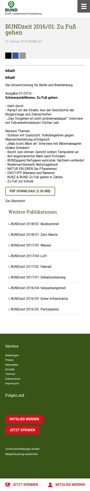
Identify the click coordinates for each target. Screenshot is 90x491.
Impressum (12, 383)
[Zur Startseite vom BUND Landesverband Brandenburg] (11, 6)
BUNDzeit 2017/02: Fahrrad (31, 267)
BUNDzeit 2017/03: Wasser (31, 245)
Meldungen (12, 355)
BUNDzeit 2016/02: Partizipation (35, 309)
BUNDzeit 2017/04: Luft (29, 256)
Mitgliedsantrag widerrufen (21, 454)
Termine (10, 374)
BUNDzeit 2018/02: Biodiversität (35, 224)
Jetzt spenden (25, 485)
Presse (9, 360)
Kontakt (10, 369)
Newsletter (11, 364)
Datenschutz (13, 378)
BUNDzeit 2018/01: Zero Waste (34, 235)
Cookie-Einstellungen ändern (22, 448)
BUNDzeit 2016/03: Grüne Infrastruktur (39, 299)
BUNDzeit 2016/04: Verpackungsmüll (38, 288)
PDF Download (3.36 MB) (30, 191)
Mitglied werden (70, 485)
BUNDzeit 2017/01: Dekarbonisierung (38, 277)
